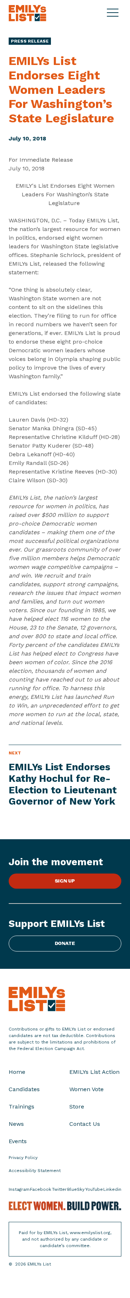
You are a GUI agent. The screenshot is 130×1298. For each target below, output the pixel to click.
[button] (114, 13)
